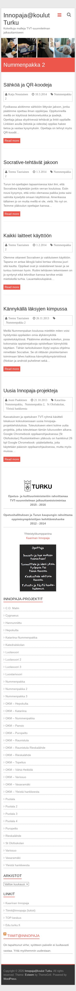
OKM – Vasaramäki (17, 784)
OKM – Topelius (15, 762)
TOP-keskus (13, 917)
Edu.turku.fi (12, 925)
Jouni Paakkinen (17, 400)
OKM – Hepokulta (16, 703)
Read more (12, 140)
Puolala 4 (11, 821)
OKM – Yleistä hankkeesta (22, 791)
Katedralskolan (15, 644)
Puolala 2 (11, 806)
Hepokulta (11, 630)
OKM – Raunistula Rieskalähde (25, 747)
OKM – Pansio (14, 725)
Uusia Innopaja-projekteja (30, 390)
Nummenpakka (15, 681)
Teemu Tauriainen (18, 171)
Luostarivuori (13, 674)
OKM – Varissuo (15, 777)
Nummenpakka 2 (16, 322)
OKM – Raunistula (17, 740)
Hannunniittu (13, 622)
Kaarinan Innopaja (38, 538)
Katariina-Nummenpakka (21, 637)
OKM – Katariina (16, 711)
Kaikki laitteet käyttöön (27, 235)
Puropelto (11, 828)
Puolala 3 (11, 813)
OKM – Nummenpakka (20, 718)
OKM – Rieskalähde (18, 755)
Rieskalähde (13, 835)
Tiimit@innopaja (23, 936)
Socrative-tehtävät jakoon (30, 162)
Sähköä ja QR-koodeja (27, 85)
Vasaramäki (12, 857)
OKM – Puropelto (16, 733)
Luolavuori (12, 652)
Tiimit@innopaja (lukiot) (20, 910)
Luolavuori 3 (13, 666)
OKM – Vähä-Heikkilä (19, 769)
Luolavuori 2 (13, 659)
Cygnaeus (11, 615)
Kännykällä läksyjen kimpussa (35, 308)
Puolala (10, 799)
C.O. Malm (12, 608)
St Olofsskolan (55, 404)
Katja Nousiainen (18, 94)
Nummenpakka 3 (16, 696)
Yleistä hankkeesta (16, 408)
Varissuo (10, 850)
